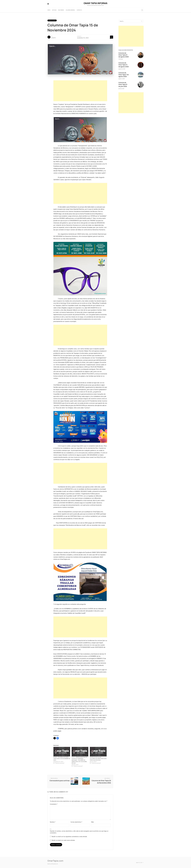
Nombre (52, 822)
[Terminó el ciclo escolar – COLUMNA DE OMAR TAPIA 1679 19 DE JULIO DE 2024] (98, 751)
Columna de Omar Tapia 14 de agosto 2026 (123, 64)
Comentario (53, 804)
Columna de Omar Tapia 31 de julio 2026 (122, 84)
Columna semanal (70, 10)
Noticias (54, 10)
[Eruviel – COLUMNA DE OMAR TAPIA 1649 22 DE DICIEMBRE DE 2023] (61, 751)
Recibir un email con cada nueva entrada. (63, 840)
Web (92, 822)
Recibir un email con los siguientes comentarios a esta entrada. (69, 836)
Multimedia (61, 10)
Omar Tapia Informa (95, 3)
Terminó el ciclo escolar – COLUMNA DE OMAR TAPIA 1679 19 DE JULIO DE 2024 (98, 758)
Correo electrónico (76, 822)
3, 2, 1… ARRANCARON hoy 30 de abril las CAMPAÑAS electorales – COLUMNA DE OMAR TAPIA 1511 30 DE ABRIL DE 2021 (79, 760)
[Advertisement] (80, 90)
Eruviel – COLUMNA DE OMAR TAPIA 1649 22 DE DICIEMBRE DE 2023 (61, 758)
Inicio (49, 10)
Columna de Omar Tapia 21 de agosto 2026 (123, 55)
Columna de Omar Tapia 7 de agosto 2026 (123, 74)
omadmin (53, 37)
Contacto (79, 10)
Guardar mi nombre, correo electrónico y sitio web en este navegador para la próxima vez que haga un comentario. (79, 832)
